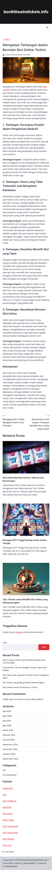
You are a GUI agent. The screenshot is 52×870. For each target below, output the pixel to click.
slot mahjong (9, 801)
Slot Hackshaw (10, 826)
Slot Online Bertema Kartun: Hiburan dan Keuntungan (23, 479)
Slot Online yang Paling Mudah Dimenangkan (23, 682)
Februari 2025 (9, 735)
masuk (18, 632)
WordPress (11, 866)
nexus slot (8, 788)
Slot (7, 39)
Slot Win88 (8, 839)
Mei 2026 (7, 711)
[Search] (47, 28)
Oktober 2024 (9, 754)
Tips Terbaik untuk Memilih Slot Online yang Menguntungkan (25, 601)
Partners (9, 851)
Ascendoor (29, 863)
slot (5, 794)
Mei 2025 (7, 720)
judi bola (7, 807)
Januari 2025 (8, 739)
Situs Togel (8, 820)
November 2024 (10, 749)
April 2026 (7, 716)
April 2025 (7, 725)
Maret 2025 (8, 730)
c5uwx (7, 55)
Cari (5, 642)
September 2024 (10, 758)
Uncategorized (9, 775)
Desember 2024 (10, 744)
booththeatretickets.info (26, 11)
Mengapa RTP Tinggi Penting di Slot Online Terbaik (24, 542)
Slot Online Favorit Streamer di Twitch (20, 687)
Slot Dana (8, 813)
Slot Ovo (7, 845)
